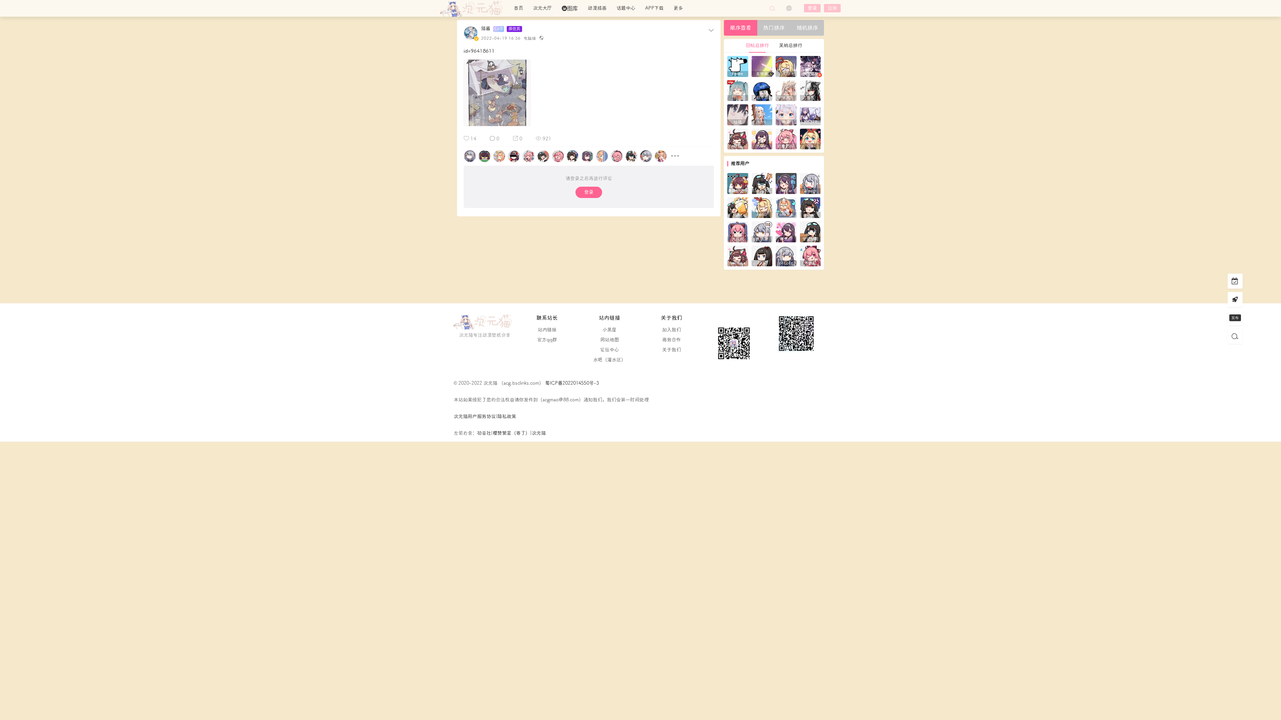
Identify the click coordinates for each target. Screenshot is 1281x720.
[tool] (762, 114)
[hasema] (737, 255)
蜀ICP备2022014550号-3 (571, 383)
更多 (678, 8)
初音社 (484, 433)
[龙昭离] (762, 66)
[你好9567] (786, 138)
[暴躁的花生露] (737, 183)
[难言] (810, 90)
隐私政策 (506, 416)
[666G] (762, 207)
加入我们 (671, 329)
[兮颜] (737, 90)
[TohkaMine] (786, 207)
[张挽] (737, 138)
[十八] (786, 90)
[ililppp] (810, 183)
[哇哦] (737, 114)
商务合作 (671, 339)
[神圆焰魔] (810, 66)
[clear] (810, 207)
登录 (812, 8)
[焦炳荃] (762, 231)
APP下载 (654, 8)
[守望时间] (810, 231)
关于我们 (671, 349)
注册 (832, 8)
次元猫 (473, 8)
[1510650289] (762, 183)
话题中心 (625, 8)
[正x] (810, 138)
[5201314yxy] (810, 114)
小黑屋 (609, 329)
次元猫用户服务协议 (475, 416)
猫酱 (485, 28)
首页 (518, 8)
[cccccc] (786, 255)
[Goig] (737, 207)
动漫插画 (597, 8)
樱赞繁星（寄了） (511, 433)
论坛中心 (609, 349)
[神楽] (786, 114)
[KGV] (762, 138)
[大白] (786, 66)
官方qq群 (547, 339)
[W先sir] (786, 231)
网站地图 (609, 339)
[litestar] (786, 183)
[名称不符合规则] (762, 90)
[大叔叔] (737, 231)
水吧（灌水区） (609, 359)
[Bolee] (737, 66)
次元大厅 (542, 8)
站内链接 (547, 329)
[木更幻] (810, 255)
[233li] (762, 255)
